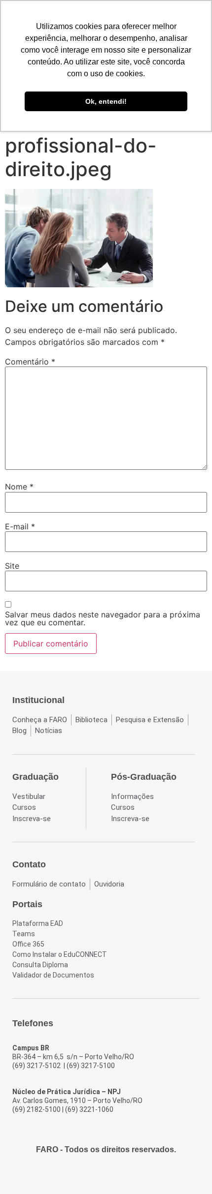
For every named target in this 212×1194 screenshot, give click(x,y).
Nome (19, 486)
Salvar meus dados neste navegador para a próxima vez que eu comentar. (102, 618)
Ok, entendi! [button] (106, 101)
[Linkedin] (132, 1175)
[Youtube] (115, 1175)
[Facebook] (79, 1175)
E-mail (20, 526)
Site (12, 566)
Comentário (30, 362)
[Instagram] (97, 1175)
